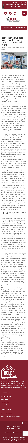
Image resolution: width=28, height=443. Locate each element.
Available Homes (6, 396)
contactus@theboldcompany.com (13, 416)
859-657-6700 (7, 27)
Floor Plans (4, 399)
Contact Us (4, 405)
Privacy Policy (22, 439)
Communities (5, 402)
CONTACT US (20, 27)
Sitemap (12, 439)
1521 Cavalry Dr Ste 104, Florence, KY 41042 (15, 427)
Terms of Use (15, 441)
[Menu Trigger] (24, 13)
